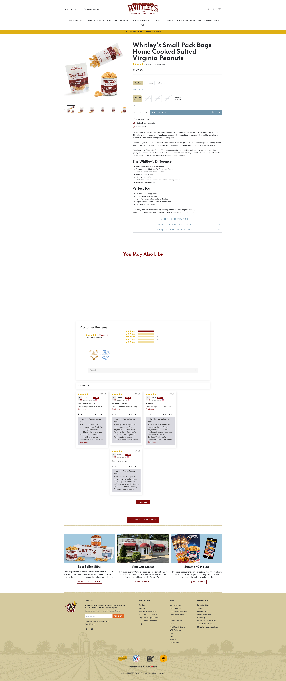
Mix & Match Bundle (186, 20)
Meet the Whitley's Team (147, 611)
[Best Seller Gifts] (89, 548)
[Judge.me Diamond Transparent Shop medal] (105, 354)
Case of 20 (167, 99)
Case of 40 (137, 99)
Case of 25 (147, 99)
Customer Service (203, 611)
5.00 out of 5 (102, 335)
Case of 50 (157, 99)
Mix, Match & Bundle (177, 627)
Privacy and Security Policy (206, 621)
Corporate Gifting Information (149, 618)
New (216, 20)
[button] (138, 64)
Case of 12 (177, 99)
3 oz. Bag (138, 83)
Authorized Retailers (204, 614)
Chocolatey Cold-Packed (118, 20)
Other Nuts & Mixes (141, 20)
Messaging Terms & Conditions (207, 627)
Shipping (200, 608)
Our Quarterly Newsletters (148, 621)
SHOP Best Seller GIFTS (89, 582)
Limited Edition (175, 643)
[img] (83, 394)
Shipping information (174, 219)
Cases (168, 20)
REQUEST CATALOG (196, 582)
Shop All (173, 639)
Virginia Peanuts (74, 20)
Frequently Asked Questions (174, 230)
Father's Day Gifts (176, 621)
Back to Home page (145, 519)
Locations (142, 608)
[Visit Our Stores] (143, 548)
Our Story (142, 605)
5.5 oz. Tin (161, 83)
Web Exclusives (205, 20)
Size (135, 78)
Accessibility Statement (205, 624)
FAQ (140, 624)
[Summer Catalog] (196, 548)
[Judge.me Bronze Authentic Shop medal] (93, 354)
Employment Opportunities (148, 614)
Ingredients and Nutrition (174, 224)
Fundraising (201, 618)
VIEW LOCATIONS (143, 582)
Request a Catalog (203, 605)
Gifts (158, 20)
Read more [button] (82, 409)
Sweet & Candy (94, 20)
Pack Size (138, 89)
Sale (143, 25)
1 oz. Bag (149, 83)
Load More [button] (143, 502)
